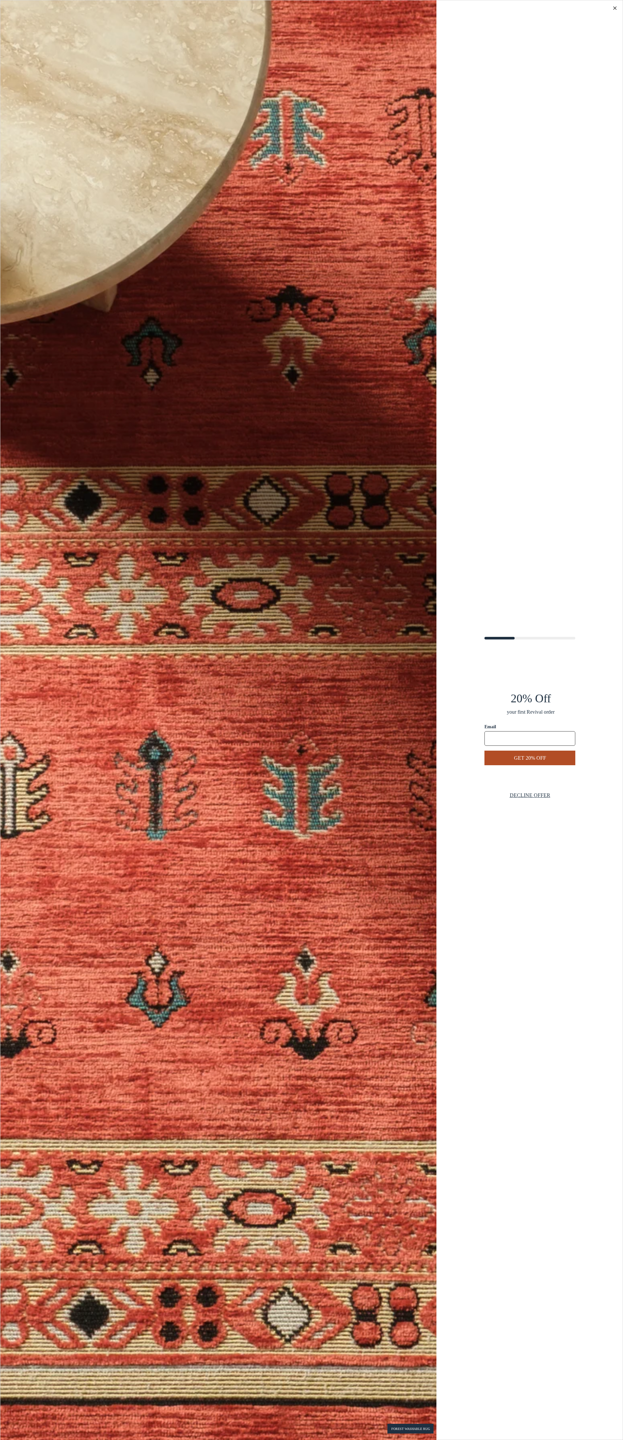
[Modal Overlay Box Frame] (311, 720)
